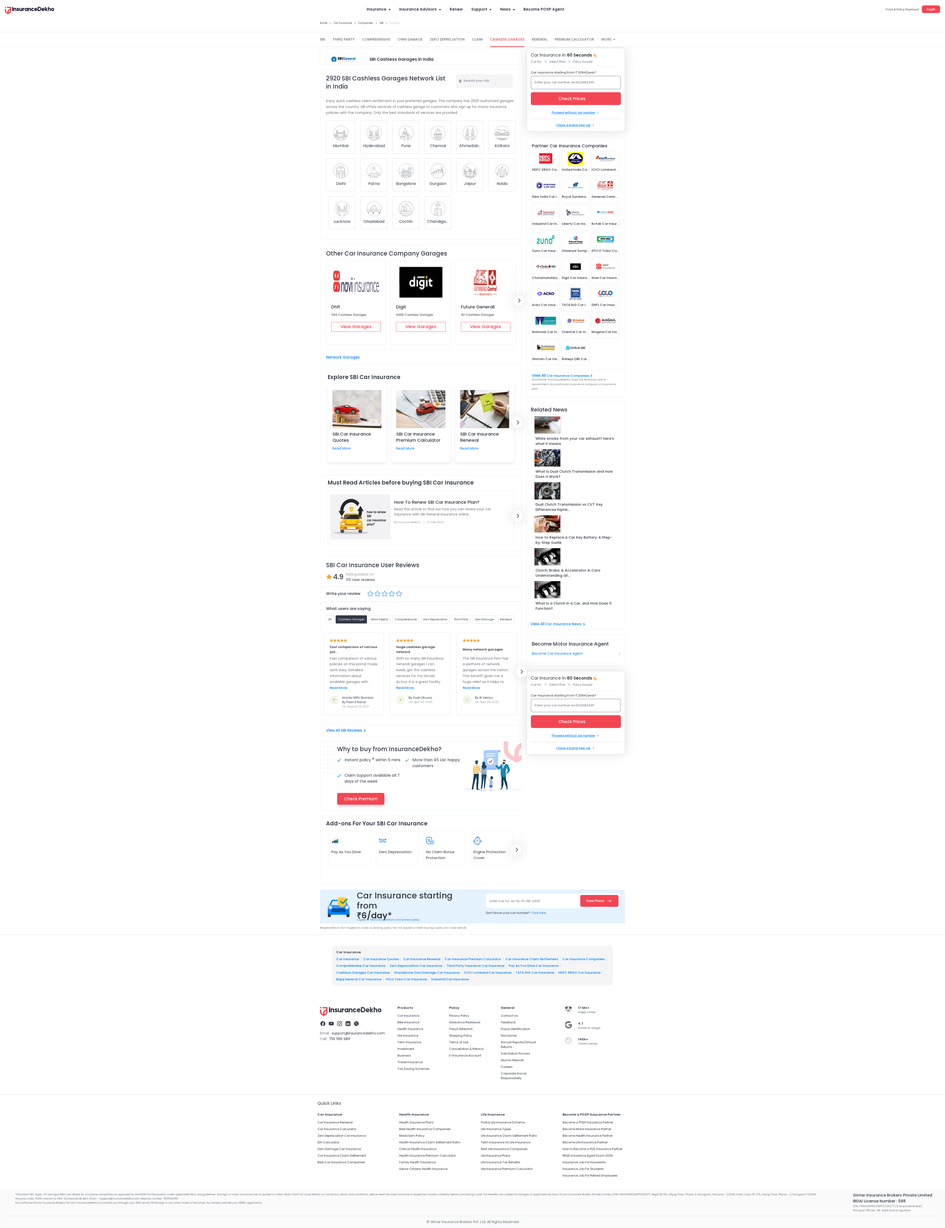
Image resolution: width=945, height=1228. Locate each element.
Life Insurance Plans (495, 1155)
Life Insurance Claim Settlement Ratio (509, 1136)
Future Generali (478, 307)
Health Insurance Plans (416, 1122)
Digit (401, 307)
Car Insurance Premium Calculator (473, 959)
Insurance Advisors (418, 9)
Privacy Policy (459, 1016)
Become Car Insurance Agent (557, 653)
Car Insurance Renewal (422, 959)
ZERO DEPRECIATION (447, 39)
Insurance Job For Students (583, 1169)
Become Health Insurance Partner (588, 1136)
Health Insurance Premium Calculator (427, 1155)
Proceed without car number (573, 112)
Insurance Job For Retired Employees (590, 1175)
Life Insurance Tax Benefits (500, 1162)
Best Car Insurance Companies (341, 1162)
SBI (322, 39)
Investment (405, 1049)
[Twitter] (356, 1024)
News (505, 9)
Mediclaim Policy (412, 1136)
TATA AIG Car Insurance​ (535, 972)
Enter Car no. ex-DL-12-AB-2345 (515, 901)
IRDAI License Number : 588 (879, 1201)
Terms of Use (458, 1042)
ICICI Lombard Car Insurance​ (487, 972)
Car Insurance (347, 959)
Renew (456, 9)
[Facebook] (323, 1024)
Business (404, 1055)
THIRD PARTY (343, 39)
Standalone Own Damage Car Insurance (427, 972)
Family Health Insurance (417, 1162)
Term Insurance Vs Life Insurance (505, 1142)
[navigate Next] (519, 300)
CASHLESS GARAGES (507, 39)
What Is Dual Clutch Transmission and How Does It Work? (574, 474)
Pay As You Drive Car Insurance (534, 965)
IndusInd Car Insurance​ (450, 979)
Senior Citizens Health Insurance (423, 1169)
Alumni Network (512, 1060)
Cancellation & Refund (466, 1049)
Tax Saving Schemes (413, 1069)
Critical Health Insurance (417, 1149)
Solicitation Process (515, 1053)
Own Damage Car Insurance (339, 1149)
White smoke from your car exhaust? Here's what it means (575, 441)
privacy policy (411, 920)
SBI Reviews (351, 730)
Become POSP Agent (543, 9)
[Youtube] (331, 1024)
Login (931, 9)
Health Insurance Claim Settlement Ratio (429, 1142)
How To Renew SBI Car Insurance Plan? (436, 502)
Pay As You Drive (346, 851)
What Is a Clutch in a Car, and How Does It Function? (574, 606)
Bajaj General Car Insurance (358, 979)
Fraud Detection (461, 1029)
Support (479, 9)
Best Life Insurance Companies (504, 1149)
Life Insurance (407, 1035)
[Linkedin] (348, 1024)
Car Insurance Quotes (381, 959)
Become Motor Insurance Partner (587, 1129)
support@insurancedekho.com (358, 1033)
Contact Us (509, 1016)
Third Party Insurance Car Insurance (475, 965)
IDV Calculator (328, 1142)
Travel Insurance (410, 1062)
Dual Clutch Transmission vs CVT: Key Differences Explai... (569, 507)
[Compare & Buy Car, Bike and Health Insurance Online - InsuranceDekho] (29, 11)
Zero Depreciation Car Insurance (416, 965)
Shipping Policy (460, 1035)
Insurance (376, 9)
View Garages (356, 326)
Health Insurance (410, 1029)
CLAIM (477, 39)
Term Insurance (409, 1042)
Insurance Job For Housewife (584, 1162)
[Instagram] (340, 1024)
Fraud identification (515, 1029)
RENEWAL (539, 39)
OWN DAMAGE (410, 39)
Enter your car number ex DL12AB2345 (564, 82)
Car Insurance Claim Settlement (531, 959)
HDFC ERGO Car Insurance (579, 972)
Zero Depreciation (395, 851)
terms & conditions (382, 920)
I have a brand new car (573, 125)
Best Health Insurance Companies (425, 1129)
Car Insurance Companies (568, 375)
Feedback (508, 1022)
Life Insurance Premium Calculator (507, 1169)
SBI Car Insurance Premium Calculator (418, 437)
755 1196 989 (339, 1038)
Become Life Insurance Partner (585, 1142)
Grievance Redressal (464, 1022)
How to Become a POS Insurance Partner (592, 1149)
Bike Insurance (408, 1022)
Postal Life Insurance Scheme (503, 1122)
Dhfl (335, 307)
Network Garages (343, 357)
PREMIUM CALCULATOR (574, 39)
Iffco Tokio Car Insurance (406, 979)
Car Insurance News (563, 624)
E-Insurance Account (465, 1055)
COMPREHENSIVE (376, 39)
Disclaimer (509, 1035)
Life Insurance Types (496, 1129)
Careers (507, 1067)
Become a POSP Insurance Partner (588, 1122)
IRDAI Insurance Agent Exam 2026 (588, 1155)
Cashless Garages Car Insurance (363, 972)
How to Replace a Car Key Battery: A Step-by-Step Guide (574, 540)
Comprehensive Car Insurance (360, 965)
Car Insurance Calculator (336, 1129)
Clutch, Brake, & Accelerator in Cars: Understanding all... (568, 573)
